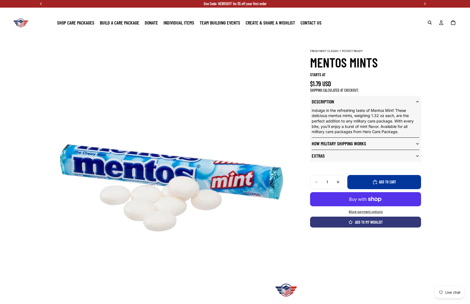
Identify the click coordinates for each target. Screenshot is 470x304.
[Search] (430, 23)
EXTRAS (318, 156)
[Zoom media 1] (169, 172)
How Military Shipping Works (339, 143)
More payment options (366, 212)
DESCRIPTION (323, 102)
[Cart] (453, 23)
